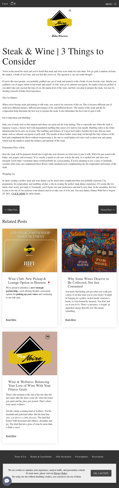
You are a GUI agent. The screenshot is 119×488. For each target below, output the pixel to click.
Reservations (97, 456)
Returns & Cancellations (41, 456)
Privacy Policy (60, 473)
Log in (5, 3)
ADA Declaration (63, 456)
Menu (109, 4)
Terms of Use (20, 456)
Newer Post (107, 209)
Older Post (11, 209)
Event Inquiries (81, 456)
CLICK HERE (19, 193)
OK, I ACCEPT (101, 473)
